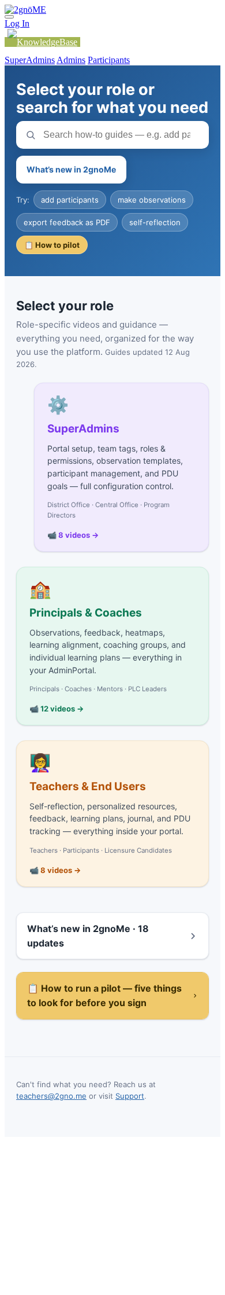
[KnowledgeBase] (42, 42)
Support (129, 1095)
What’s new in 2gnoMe (71, 169)
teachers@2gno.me (51, 1095)
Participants (109, 60)
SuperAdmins (30, 60)
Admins (71, 60)
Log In (17, 23)
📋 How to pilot (52, 245)
